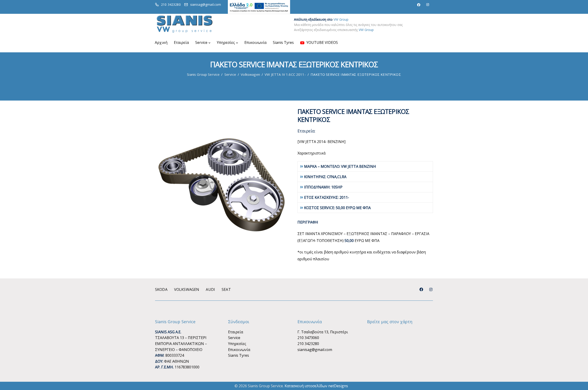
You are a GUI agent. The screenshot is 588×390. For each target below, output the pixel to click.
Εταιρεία (181, 42)
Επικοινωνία (255, 42)
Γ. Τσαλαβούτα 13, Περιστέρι (322, 331)
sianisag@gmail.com (314, 349)
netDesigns (338, 385)
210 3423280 (308, 343)
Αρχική (161, 42)
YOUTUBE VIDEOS (321, 42)
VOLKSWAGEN (186, 289)
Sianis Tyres (283, 42)
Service (201, 42)
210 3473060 (308, 337)
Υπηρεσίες (226, 42)
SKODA (161, 289)
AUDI (210, 289)
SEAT (226, 289)
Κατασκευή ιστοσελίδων (306, 385)
